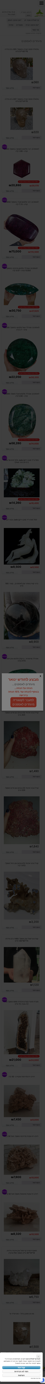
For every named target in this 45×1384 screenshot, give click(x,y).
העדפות (21, 1375)
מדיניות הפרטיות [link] (35, 1378)
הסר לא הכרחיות (21, 1371)
